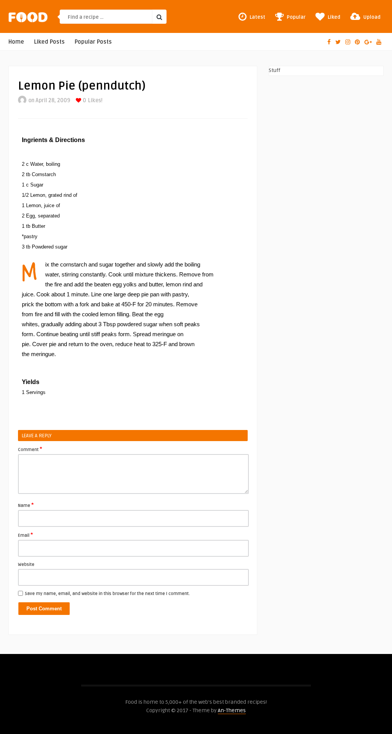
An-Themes (232, 710)
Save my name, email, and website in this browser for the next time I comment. (107, 593)
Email (25, 534)
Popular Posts (93, 42)
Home (16, 42)
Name (26, 505)
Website (26, 564)
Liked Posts (49, 42)
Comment (30, 449)
